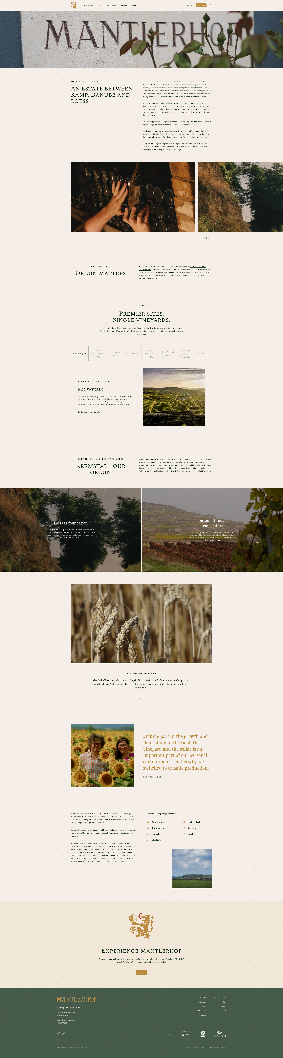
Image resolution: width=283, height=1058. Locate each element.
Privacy (195, 1048)
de (188, 5)
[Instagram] (63, 1034)
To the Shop (201, 5)
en (192, 5)
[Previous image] (201, 238)
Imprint (187, 1048)
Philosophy (111, 5)
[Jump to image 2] (76, 238)
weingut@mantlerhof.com (65, 1020)
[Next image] (206, 238)
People (100, 5)
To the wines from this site (89, 412)
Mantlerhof (88, 5)
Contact (134, 5)
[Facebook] (59, 1034)
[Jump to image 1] (74, 238)
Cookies (223, 1048)
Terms (204, 1048)
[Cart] (210, 5)
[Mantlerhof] (74, 5)
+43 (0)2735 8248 (62, 1023)
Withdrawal (214, 1048)
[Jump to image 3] (78, 238)
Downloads (222, 1011)
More (140, 698)
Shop (224, 1002)
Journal (124, 5)
